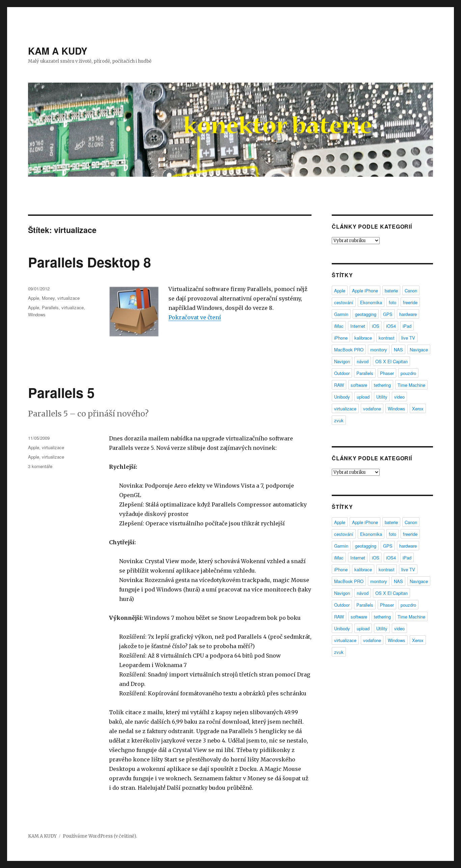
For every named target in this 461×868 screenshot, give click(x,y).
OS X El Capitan (391, 361)
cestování (343, 302)
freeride (410, 302)
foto (392, 302)
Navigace (419, 349)
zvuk (339, 420)
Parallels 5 (61, 392)
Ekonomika (371, 302)
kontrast (387, 338)
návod (363, 361)
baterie (391, 290)
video (399, 397)
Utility (381, 397)
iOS (375, 326)
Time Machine (411, 385)
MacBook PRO (348, 349)
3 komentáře (40, 466)
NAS (398, 349)
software (359, 385)
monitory (378, 349)
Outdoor (342, 373)
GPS (387, 314)
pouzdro (408, 373)
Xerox (418, 408)
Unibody (342, 397)
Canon (411, 290)
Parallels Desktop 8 (89, 261)
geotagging (365, 314)
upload (363, 397)
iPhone (341, 338)
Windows (37, 314)
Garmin (341, 314)
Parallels (50, 307)
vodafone (372, 408)
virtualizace (68, 298)
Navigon (342, 361)
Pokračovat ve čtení (194, 317)
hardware (408, 314)
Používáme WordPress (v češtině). (100, 836)
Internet (357, 326)
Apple (33, 298)
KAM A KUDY (57, 51)
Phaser (387, 373)
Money (48, 298)
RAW (339, 385)
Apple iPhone (365, 290)
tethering (382, 385)
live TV (408, 338)
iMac (339, 326)
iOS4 (391, 326)
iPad (407, 326)
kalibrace (363, 338)
